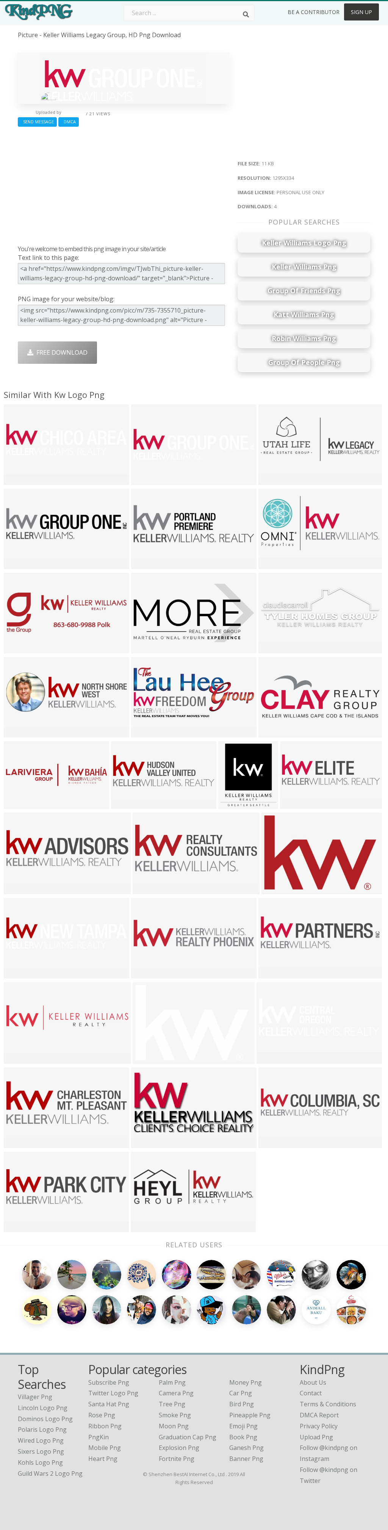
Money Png (245, 1382)
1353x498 (19, 1142)
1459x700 (147, 648)
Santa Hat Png (108, 1404)
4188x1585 (149, 889)
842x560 (146, 1058)
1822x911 (147, 1142)
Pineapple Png (250, 1415)
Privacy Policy (319, 1426)
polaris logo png (42, 1429)
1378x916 (277, 889)
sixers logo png (41, 1451)
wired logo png (41, 1440)
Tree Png (172, 1404)
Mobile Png (104, 1448)
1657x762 (274, 564)
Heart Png (102, 1459)
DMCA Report (319, 1415)
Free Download (60, 352)
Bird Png (241, 1404)
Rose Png (101, 1415)
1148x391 (19, 648)
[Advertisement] (123, 184)
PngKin (98, 1437)
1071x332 (147, 564)
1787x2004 (235, 803)
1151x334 (19, 1227)
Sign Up (361, 12)
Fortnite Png (176, 1459)
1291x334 (19, 973)
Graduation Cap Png (187, 1437)
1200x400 (274, 648)
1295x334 (147, 479)
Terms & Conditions (328, 1404)
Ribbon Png (105, 1426)
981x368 (272, 479)
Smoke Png (175, 1415)
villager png (35, 1397)
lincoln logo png (42, 1408)
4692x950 (19, 1058)
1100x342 (296, 803)
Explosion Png (179, 1448)
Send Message (37, 121)
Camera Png (176, 1393)
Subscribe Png (108, 1382)
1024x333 (19, 732)
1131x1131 (21, 889)
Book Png (243, 1437)
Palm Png (172, 1382)
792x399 (145, 732)
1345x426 (19, 803)
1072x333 (272, 1058)
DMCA (68, 121)
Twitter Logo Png (113, 1393)
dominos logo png (45, 1419)
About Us (313, 1382)
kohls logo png (40, 1462)
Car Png (240, 1393)
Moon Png (174, 1426)
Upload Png (316, 1437)
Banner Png (246, 1459)
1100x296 (274, 973)
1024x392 (274, 732)
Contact (311, 1393)
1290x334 (19, 479)
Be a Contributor (314, 12)
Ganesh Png (246, 1448)
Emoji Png (243, 1426)
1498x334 (274, 1142)
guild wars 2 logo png (50, 1473)
